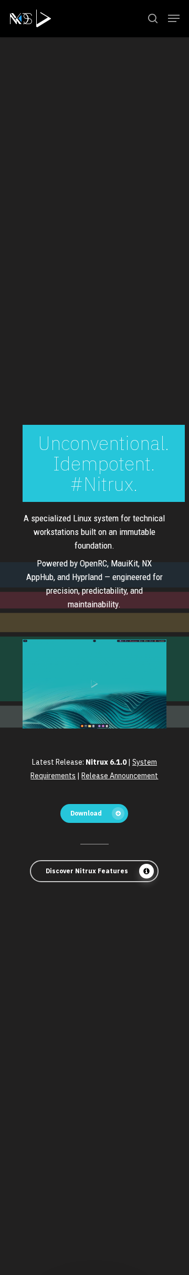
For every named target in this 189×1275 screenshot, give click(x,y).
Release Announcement (119, 775)
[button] (174, 18)
